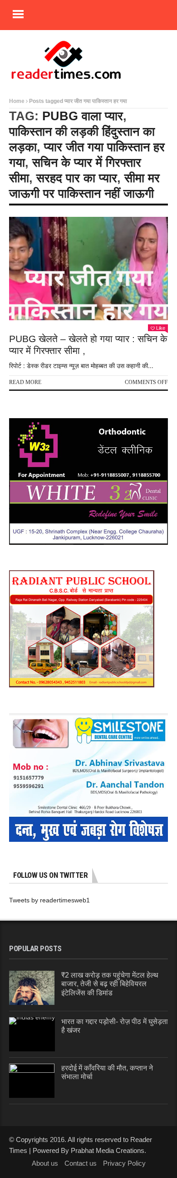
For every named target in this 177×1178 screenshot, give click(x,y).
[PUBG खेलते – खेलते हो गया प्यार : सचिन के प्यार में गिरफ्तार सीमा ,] (88, 269)
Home (17, 101)
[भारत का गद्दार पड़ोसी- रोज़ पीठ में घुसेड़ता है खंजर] (32, 1034)
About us (45, 1163)
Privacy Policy (124, 1163)
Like (160, 328)
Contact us (80, 1163)
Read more (25, 382)
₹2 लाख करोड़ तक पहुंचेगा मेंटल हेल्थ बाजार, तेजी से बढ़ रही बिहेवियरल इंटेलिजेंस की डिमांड (109, 983)
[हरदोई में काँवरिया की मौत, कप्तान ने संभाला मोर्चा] (31, 1081)
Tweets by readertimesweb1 (49, 900)
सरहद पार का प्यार (76, 178)
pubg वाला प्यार (82, 116)
